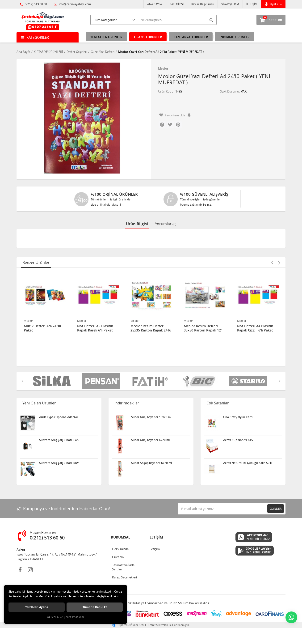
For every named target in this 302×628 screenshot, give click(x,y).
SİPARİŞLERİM (230, 4)
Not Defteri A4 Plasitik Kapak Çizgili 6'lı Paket (255, 328)
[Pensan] (101, 381)
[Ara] (212, 20)
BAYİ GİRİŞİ (176, 4)
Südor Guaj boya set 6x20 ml (150, 440)
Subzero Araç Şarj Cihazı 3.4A (59, 440)
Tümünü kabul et (95, 607)
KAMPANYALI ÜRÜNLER (191, 37)
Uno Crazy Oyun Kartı (237, 417)
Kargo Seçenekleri (124, 577)
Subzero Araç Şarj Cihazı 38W (59, 463)
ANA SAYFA (154, 4)
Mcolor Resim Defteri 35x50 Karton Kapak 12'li (203, 328)
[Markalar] (200, 381)
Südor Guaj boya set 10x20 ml (151, 417)
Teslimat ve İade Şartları (123, 567)
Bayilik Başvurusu (202, 4)
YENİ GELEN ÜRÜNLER (106, 37)
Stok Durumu (229, 91)
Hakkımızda (120, 549)
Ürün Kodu (165, 91)
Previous (272, 262)
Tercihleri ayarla (36, 607)
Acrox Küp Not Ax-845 (238, 440)
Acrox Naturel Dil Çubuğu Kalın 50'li (247, 463)
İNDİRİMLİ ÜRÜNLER (234, 37)
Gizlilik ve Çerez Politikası (67, 617)
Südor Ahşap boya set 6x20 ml (151, 463)
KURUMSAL (120, 537)
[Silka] (52, 381)
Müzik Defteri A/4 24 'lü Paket (42, 328)
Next (279, 262)
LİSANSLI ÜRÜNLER (148, 37)
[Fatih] (151, 381)
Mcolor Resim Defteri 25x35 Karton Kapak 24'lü (150, 328)
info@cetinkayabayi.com (74, 4)
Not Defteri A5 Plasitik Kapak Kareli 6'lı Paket (95, 328)
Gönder (275, 508)
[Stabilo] (249, 381)
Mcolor (163, 68)
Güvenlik (118, 557)
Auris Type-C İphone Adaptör (58, 417)
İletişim (155, 549)
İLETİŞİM (251, 4)
